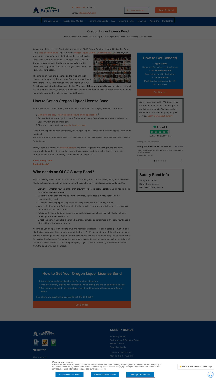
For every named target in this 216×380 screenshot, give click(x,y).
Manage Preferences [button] (140, 375)
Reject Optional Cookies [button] (105, 375)
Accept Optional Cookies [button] (69, 375)
